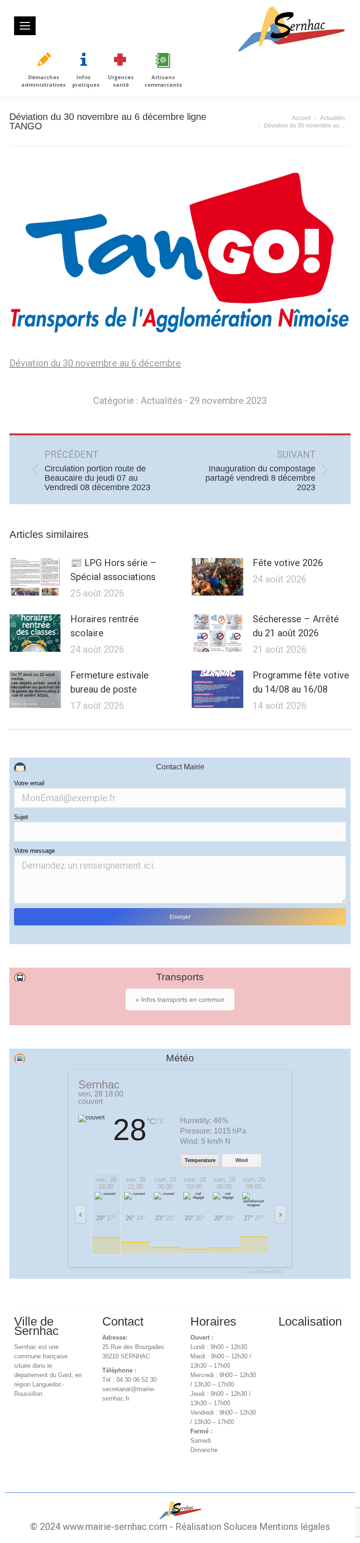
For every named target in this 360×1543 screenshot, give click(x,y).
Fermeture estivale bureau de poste (109, 682)
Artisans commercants (163, 81)
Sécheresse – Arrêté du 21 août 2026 (296, 626)
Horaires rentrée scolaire (104, 626)
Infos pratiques (85, 81)
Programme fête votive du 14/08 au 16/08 (301, 682)
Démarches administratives (43, 81)
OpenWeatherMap (264, 1272)
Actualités (161, 400)
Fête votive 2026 (288, 562)
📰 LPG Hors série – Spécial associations (113, 569)
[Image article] (35, 577)
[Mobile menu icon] (25, 25)
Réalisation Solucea (216, 1526)
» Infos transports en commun (180, 999)
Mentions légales (294, 1526)
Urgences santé (121, 81)
